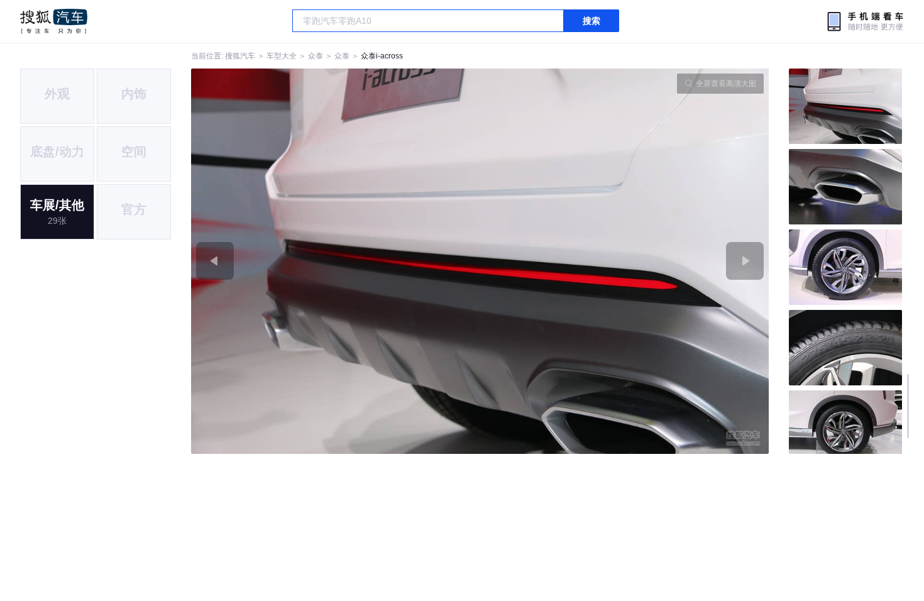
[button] (335, 261)
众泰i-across (382, 56)
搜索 (591, 21)
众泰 (315, 56)
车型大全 (282, 56)
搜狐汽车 (53, 21)
